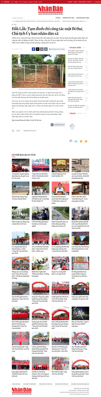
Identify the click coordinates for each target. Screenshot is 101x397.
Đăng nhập (98, 1)
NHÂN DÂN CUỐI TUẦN (68, 18)
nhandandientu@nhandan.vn (81, 394)
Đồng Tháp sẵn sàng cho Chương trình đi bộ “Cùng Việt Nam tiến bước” (75, 99)
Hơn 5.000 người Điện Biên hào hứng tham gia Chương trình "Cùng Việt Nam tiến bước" (60, 325)
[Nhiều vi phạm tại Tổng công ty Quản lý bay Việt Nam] (20, 213)
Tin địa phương (82, 1)
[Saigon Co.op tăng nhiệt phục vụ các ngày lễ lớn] (60, 263)
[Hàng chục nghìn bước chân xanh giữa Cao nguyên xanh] (80, 288)
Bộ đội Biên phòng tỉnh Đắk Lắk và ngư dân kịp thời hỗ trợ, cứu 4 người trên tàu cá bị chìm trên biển (80, 225)
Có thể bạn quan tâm (24, 155)
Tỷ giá (79, 113)
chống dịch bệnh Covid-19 (29, 130)
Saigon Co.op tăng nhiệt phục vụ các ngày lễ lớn (59, 273)
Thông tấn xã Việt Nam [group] (45, 384)
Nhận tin (89, 1)
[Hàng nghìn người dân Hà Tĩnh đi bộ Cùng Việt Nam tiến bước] (20, 363)
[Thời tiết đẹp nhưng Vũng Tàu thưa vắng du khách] (20, 188)
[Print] (46, 49)
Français (25, 2)
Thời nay (57, 18)
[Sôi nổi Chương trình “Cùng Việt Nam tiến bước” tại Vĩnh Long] (20, 338)
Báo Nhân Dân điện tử (50, 10)
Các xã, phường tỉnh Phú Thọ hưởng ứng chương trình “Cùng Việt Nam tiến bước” (60, 249)
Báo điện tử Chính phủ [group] (29, 384)
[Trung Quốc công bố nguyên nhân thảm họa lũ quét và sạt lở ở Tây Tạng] (20, 165)
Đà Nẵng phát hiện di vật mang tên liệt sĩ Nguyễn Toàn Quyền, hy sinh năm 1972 (79, 275)
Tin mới (75, 1)
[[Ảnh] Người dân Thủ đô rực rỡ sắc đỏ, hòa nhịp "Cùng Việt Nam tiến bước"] (60, 288)
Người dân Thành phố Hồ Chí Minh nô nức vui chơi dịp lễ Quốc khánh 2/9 (40, 199)
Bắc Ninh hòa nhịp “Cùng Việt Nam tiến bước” (59, 373)
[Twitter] (37, 49)
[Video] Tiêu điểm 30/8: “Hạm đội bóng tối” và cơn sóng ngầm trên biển (80, 199)
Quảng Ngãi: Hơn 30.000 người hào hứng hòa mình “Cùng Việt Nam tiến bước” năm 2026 (40, 325)
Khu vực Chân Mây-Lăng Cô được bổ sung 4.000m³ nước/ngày (80, 324)
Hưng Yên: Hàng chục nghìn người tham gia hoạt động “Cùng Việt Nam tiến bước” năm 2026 (40, 300)
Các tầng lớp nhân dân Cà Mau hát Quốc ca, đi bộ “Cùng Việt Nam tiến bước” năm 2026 (20, 250)
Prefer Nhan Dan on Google (58, 49)
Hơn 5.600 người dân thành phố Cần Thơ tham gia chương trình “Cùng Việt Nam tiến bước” (20, 325)
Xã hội (14, 24)
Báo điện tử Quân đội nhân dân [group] (80, 384)
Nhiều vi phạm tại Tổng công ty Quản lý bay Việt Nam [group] (77, 21)
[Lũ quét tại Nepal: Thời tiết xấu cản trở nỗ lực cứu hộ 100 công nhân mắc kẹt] (80, 165)
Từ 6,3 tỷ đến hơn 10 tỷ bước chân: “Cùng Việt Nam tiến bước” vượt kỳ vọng (40, 249)
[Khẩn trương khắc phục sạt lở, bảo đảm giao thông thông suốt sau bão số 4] (60, 213)
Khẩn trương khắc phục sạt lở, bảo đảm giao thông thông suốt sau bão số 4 (60, 224)
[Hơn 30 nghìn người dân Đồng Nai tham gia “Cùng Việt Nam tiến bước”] (80, 338)
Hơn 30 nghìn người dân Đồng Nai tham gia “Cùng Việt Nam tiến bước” (79, 349)
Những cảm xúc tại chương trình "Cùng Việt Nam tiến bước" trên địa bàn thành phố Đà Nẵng (20, 275)
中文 (20, 2)
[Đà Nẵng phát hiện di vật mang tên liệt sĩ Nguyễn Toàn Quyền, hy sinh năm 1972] (80, 263)
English (16, 2)
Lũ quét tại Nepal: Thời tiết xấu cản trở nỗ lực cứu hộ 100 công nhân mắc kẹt (75, 60)
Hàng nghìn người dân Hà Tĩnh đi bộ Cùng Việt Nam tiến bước (19, 374)
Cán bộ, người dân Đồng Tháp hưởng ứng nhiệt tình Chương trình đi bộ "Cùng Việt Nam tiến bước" (40, 350)
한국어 (40, 2)
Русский (30, 2)
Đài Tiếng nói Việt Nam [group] (61, 384)
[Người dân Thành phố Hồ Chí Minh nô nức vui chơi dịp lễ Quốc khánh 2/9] (40, 188)
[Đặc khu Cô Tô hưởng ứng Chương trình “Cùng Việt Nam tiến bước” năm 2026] (60, 338)
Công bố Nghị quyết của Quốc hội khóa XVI (59, 175)
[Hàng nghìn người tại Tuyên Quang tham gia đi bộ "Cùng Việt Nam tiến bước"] (80, 363)
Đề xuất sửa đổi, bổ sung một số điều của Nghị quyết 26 (76, 106)
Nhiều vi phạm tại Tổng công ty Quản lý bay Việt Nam (20, 223)
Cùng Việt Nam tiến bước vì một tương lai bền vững (76, 75)
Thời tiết (73, 113)
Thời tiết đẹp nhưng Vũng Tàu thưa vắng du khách (75, 67)
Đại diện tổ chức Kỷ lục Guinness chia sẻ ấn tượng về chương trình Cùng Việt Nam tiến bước (40, 375)
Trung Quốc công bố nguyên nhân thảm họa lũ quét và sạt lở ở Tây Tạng (76, 52)
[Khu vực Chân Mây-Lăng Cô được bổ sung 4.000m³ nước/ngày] (80, 313)
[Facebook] (33, 49)
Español (36, 2)
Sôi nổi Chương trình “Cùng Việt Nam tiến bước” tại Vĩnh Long (20, 349)
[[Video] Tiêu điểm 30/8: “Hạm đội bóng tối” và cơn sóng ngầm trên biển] (80, 188)
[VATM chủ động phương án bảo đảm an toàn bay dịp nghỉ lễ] (40, 213)
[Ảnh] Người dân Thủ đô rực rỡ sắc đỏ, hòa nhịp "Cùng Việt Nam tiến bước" (60, 299)
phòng (18, 130)
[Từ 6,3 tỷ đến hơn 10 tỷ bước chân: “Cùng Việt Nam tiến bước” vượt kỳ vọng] (40, 238)
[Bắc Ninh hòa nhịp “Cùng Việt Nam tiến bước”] (60, 363)
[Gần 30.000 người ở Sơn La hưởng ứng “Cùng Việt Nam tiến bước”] (20, 288)
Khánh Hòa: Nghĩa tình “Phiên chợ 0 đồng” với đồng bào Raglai (40, 274)
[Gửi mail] (41, 49)
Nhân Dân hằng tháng (82, 18)
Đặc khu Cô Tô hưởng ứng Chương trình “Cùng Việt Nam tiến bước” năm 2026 (60, 349)
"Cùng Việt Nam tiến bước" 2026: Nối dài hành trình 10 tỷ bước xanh (75, 83)
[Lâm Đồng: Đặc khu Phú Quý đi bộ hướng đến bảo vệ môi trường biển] (80, 238)
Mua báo (70, 1)
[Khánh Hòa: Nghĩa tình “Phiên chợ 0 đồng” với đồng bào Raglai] (40, 263)
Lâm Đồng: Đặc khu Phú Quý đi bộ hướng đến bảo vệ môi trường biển (80, 249)
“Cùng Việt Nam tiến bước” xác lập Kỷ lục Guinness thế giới (76, 91)
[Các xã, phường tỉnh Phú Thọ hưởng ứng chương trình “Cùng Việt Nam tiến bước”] (60, 238)
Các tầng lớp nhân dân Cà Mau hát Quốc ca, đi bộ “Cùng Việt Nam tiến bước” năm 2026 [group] (36, 21)
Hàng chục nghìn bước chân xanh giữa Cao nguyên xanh (80, 298)
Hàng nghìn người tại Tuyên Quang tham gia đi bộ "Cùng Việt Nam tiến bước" (80, 374)
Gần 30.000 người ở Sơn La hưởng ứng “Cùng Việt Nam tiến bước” (20, 299)
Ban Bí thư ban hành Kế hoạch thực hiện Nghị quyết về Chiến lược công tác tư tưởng (60, 200)
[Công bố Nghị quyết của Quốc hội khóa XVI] (60, 165)
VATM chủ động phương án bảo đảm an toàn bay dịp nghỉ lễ (40, 224)
